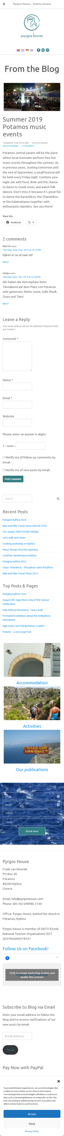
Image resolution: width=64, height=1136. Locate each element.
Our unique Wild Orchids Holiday (21, 531)
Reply (6, 262)
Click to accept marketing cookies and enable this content (32, 974)
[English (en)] (18, 50)
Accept (32, 1114)
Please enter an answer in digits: (24, 434)
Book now (32, 831)
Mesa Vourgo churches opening (20, 549)
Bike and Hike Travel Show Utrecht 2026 (25, 525)
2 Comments (27, 146)
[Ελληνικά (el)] (31, 50)
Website (8, 416)
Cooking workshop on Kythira (19, 543)
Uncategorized (10, 146)
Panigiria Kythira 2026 (14, 519)
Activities (32, 726)
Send (10, 1049)
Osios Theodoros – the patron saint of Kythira (28, 567)
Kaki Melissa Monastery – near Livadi (23, 610)
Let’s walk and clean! (14, 537)
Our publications (32, 769)
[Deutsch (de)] (27, 50)
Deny (32, 1123)
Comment (10, 338)
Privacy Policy (32, 1131)
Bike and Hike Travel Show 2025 (20, 573)
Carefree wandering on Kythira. (20, 555)
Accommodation (32, 682)
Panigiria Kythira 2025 (14, 561)
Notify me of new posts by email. (28, 470)
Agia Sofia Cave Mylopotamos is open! (23, 625)
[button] (58, 1081)
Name (8, 380)
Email (7, 398)
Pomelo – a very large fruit (17, 631)
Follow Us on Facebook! (26, 948)
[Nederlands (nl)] (22, 50)
